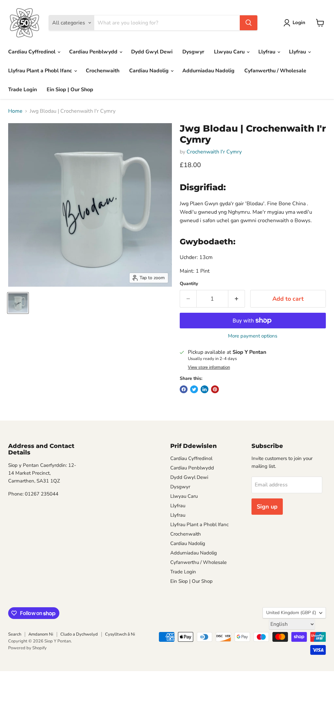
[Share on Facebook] (184, 389)
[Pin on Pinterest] (215, 389)
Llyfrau (267, 51)
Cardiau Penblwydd (94, 51)
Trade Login (22, 89)
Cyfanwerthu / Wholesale (275, 70)
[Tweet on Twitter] (194, 389)
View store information (209, 367)
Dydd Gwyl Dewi (152, 51)
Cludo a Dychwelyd (79, 634)
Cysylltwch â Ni (120, 634)
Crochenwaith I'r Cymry (214, 151)
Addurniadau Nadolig (208, 70)
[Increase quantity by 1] (236, 299)
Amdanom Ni (40, 634)
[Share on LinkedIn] (204, 389)
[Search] (248, 22)
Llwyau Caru (230, 51)
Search (14, 634)
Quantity (189, 283)
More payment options (252, 336)
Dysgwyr (193, 51)
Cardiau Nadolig (149, 70)
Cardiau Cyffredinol (32, 51)
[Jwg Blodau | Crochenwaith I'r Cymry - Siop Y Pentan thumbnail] (18, 303)
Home (15, 111)
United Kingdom (291, 613)
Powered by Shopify (27, 648)
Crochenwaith (102, 70)
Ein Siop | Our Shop (70, 89)
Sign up (267, 506)
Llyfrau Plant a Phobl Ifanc (40, 70)
